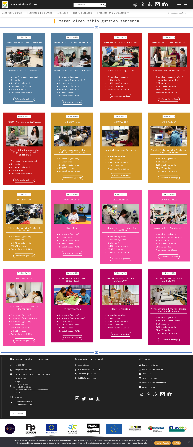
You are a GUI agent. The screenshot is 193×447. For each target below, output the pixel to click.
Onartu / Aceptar (162, 443)
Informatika (72, 122)
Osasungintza (72, 200)
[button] (7, 429)
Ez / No (177, 443)
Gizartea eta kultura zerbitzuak (72, 279)
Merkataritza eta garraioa (120, 43)
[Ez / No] (189, 442)
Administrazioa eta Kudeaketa (24, 43)
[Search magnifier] (104, 5)
